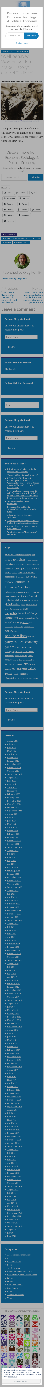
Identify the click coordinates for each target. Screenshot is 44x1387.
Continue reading (22, 43)
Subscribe (31, 35)
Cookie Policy (12, 1377)
